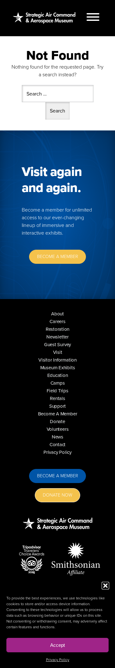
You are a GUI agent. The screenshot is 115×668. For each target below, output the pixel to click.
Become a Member (57, 475)
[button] (105, 585)
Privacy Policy (57, 660)
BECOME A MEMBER (57, 256)
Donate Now (57, 495)
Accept (57, 645)
